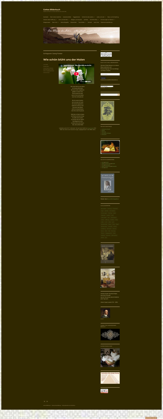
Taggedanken (76, 17)
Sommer (114, 228)
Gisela (103, 162)
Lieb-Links (96, 22)
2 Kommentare (46, 72)
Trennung (113, 230)
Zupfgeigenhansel (50, 70)
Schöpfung (103, 228)
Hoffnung (107, 219)
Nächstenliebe (104, 224)
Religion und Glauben (76, 19)
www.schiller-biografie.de (113, 199)
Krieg (116, 219)
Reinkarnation (104, 226)
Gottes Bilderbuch (51, 9)
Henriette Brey (93, 19)
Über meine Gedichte (55, 17)
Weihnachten (114, 235)
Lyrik (113, 221)
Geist (112, 215)
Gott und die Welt (63, 19)
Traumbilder (81, 22)
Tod (109, 230)
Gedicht (108, 215)
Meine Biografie (65, 22)
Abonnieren (103, 78)
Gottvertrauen (114, 217)
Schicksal (110, 226)
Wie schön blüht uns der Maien (64, 59)
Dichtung (110, 208)
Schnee (115, 226)
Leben (102, 221)
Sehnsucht (109, 228)
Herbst (102, 219)
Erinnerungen (104, 213)
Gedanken (103, 215)
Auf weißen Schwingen (106, 133)
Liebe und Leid (100, 17)
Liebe (109, 221)
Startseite (45, 17)
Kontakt (90, 22)
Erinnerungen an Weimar (107, 19)
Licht (106, 221)
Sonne (102, 230)
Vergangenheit (109, 233)
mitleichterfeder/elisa (106, 163)
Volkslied (51, 68)
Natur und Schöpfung (113, 17)
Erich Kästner (112, 210)
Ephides (86, 19)
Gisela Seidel (103, 217)
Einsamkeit (115, 208)
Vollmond (108, 235)
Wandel (103, 130)
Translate (110, 87)
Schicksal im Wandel (106, 129)
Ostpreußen (73, 22)
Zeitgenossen (46, 22)
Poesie (109, 224)
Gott (108, 217)
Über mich (54, 22)
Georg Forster (90, 128)
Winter (102, 237)
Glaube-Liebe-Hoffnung (49, 19)
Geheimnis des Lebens (88, 17)
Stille (106, 230)
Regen (117, 224)
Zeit (106, 237)
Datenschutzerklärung (106, 22)
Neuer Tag (104, 131)
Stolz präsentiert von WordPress (68, 405)
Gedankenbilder (67, 17)
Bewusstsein (103, 208)
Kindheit (112, 219)
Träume (102, 233)
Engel (102, 210)
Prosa (113, 224)
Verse (114, 233)
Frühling (110, 213)
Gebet (106, 167)
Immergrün (104, 134)
